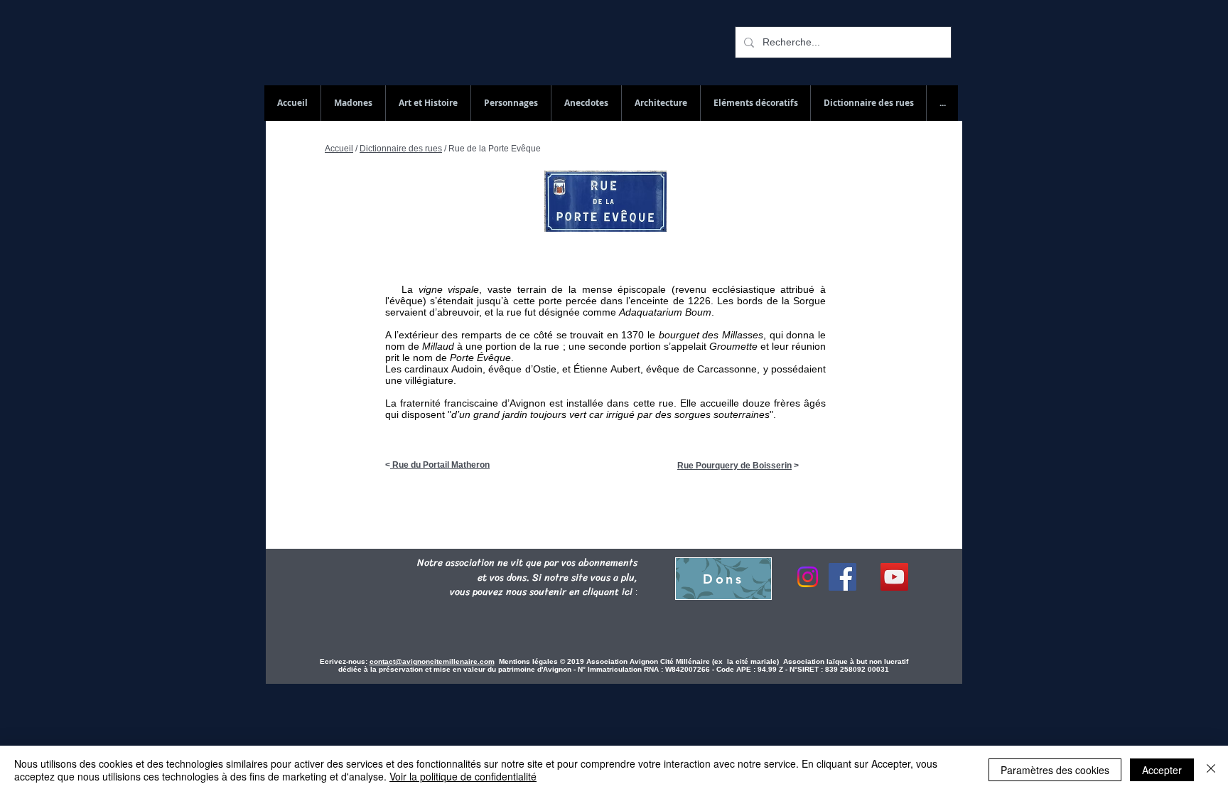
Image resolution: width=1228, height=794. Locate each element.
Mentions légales (529, 661)
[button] (868, 103)
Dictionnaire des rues (401, 149)
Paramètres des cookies (1055, 770)
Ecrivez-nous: (343, 661)
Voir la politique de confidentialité (463, 776)
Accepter (1162, 770)
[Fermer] (1210, 770)
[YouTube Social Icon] (894, 577)
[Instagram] (808, 577)
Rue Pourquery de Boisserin (734, 466)
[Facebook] (842, 577)
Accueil (339, 149)
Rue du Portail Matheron (440, 465)
